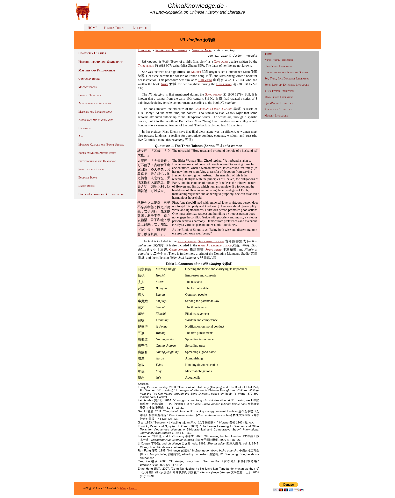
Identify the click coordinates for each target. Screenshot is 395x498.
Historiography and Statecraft (100, 61)
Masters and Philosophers (96, 70)
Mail (123, 488)
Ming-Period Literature (279, 97)
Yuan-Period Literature (279, 90)
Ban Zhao (205, 80)
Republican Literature (278, 109)
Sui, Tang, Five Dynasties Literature (287, 78)
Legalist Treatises (89, 95)
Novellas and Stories (91, 169)
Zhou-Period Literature (279, 60)
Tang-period (146, 65)
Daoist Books (86, 185)
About (133, 488)
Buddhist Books (87, 177)
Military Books (87, 87)
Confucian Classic (207, 109)
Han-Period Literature (278, 66)
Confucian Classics (92, 53)
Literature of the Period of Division (286, 72)
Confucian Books (89, 78)
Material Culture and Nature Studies (101, 144)
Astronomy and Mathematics (95, 119)
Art (80, 136)
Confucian (221, 61)
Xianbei (196, 71)
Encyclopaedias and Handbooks (97, 161)
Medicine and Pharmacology (95, 111)
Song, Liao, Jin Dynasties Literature (287, 84)
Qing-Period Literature (279, 103)
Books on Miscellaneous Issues (97, 152)
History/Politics (115, 27)
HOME (93, 27)
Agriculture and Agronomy (95, 103)
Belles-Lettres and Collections (100, 194)
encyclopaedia (187, 241)
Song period (213, 94)
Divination (84, 128)
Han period (223, 84)
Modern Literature (276, 115)
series (202, 245)
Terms (268, 53)
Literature (140, 27)
